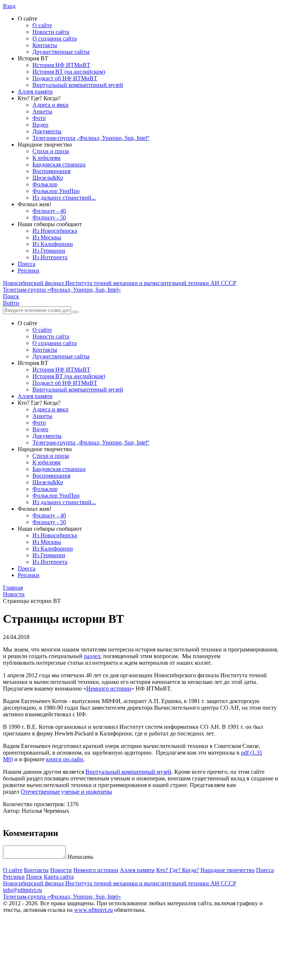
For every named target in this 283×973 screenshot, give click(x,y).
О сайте (42, 25)
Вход (9, 6)
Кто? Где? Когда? (177, 870)
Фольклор (44, 184)
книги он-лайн (64, 759)
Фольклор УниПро (56, 191)
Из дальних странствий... (64, 197)
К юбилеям (46, 158)
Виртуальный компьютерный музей (77, 85)
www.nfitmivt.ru (93, 910)
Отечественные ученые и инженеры (66, 791)
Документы (47, 131)
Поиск (34, 877)
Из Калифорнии (52, 244)
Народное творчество (227, 870)
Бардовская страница (58, 164)
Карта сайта (59, 877)
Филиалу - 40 (49, 211)
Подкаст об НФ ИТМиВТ (64, 78)
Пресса (26, 264)
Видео (40, 125)
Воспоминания (51, 171)
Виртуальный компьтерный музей (128, 772)
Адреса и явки (50, 105)
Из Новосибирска (54, 231)
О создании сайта (54, 38)
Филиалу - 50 (49, 217)
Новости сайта (50, 32)
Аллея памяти (35, 91)
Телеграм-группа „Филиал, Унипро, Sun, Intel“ (91, 138)
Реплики (28, 270)
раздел (92, 656)
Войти (11, 303)
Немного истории (108, 688)
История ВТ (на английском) (68, 72)
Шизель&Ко (47, 178)
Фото (39, 118)
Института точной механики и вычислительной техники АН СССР (119, 283)
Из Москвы (46, 237)
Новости (61, 870)
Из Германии (48, 250)
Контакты (44, 45)
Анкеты (42, 111)
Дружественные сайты (61, 52)
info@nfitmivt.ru (22, 890)
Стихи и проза (50, 151)
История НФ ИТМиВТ (61, 65)
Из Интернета (49, 257)
